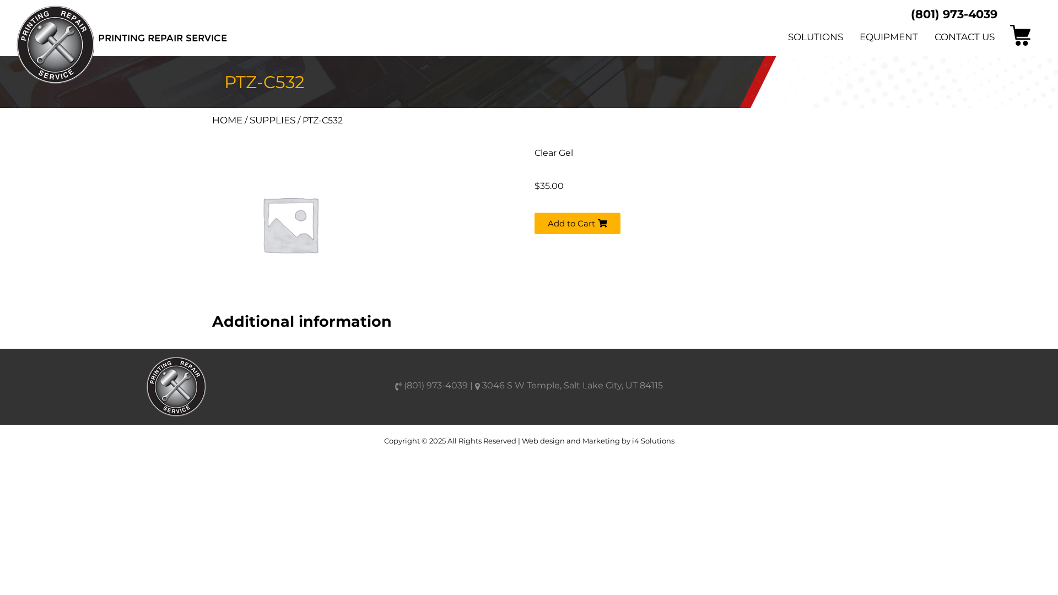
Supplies (272, 120)
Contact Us (965, 36)
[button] (577, 223)
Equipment (889, 36)
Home (227, 120)
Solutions (815, 36)
